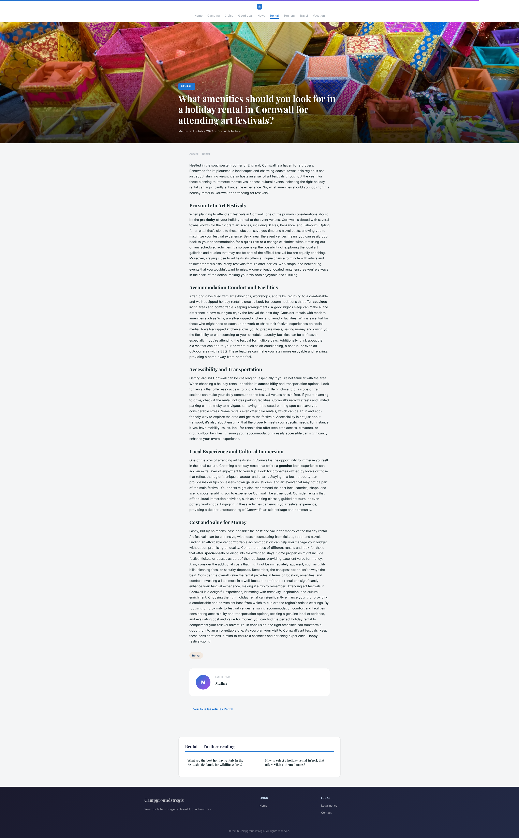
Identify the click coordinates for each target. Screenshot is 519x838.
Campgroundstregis (164, 800)
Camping (213, 15)
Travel (304, 15)
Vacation (319, 15)
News (261, 15)
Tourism (289, 15)
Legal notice (329, 805)
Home (198, 15)
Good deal (245, 15)
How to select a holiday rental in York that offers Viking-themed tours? (294, 762)
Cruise (229, 15)
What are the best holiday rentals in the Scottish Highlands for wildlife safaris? (215, 762)
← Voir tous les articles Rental (211, 709)
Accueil (193, 153)
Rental (274, 15)
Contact (326, 812)
